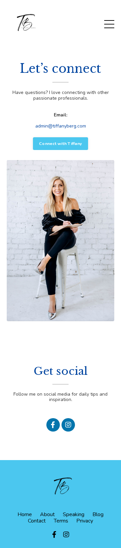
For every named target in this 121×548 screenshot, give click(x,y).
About (47, 514)
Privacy (84, 521)
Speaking (73, 514)
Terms (61, 521)
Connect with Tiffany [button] (60, 143)
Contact (37, 521)
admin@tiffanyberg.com (60, 126)
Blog (98, 514)
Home (24, 514)
